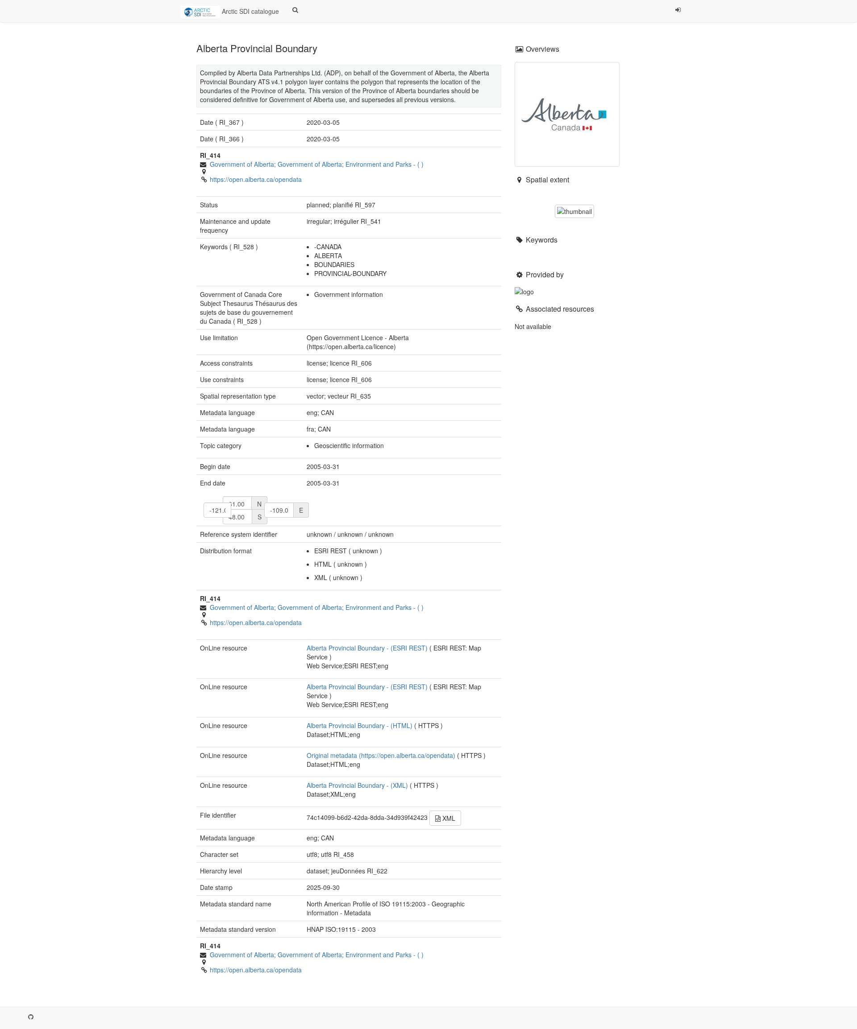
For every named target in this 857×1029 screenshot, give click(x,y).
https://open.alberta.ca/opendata (256, 179)
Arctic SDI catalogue (249, 11)
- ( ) (317, 164)
